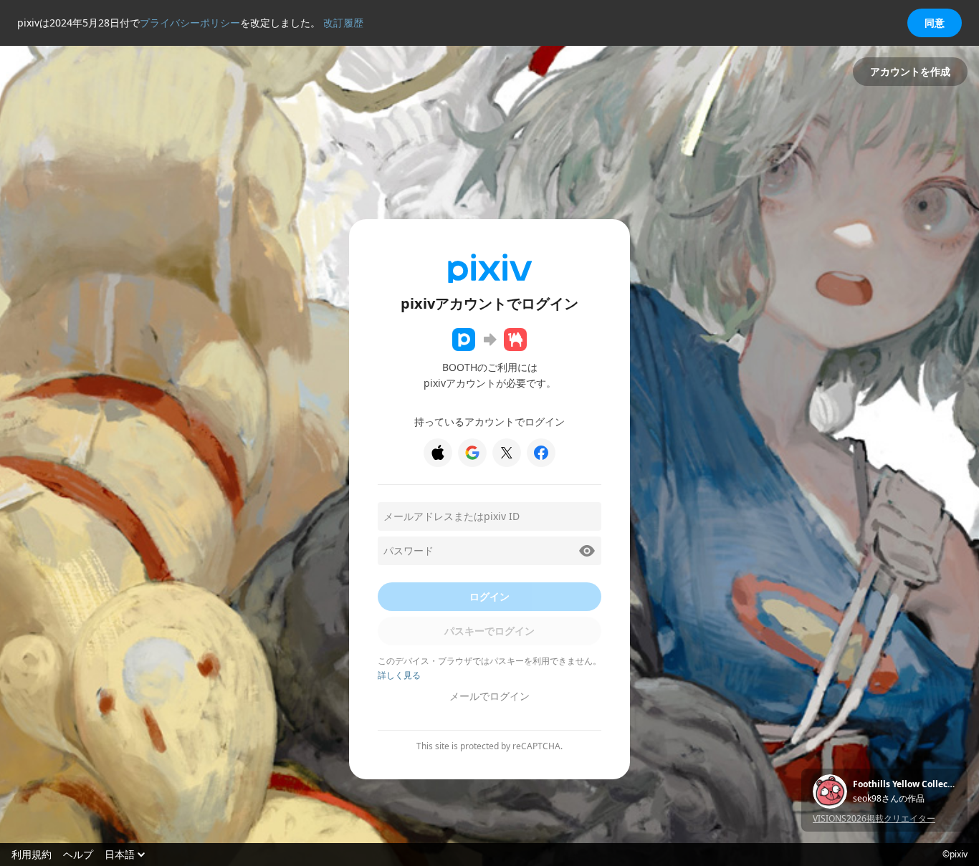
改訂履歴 (343, 22)
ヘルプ (78, 855)
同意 (935, 22)
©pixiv (955, 854)
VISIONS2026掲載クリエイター (874, 818)
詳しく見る (399, 675)
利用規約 (31, 855)
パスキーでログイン (489, 631)
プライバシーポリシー (190, 22)
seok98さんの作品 (889, 798)
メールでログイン (489, 696)
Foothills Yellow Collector (904, 784)
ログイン (489, 596)
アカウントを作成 (910, 71)
